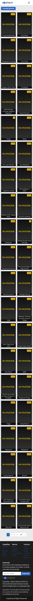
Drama (14, 551)
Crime (14, 555)
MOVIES (5, 547)
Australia (27, 553)
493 (21, 535)
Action (14, 547)
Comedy (15, 549)
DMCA (5, 555)
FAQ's (5, 553)
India (25, 547)
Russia (26, 558)
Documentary (17, 553)
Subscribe (25, 574)
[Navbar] (29, 2)
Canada (26, 555)
